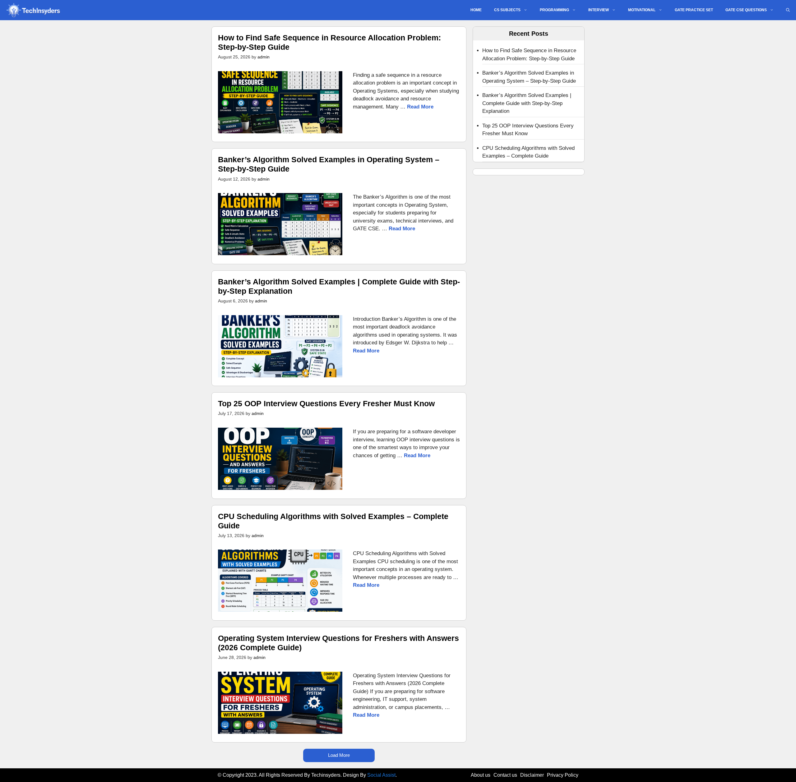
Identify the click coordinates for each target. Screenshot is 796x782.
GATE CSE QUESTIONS (746, 10)
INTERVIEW (598, 10)
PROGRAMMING (554, 10)
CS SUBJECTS (507, 10)
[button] (788, 10)
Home (476, 10)
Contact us (505, 775)
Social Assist (381, 775)
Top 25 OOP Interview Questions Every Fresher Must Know (326, 403)
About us (480, 775)
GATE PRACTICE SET (694, 10)
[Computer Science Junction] (33, 10)
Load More (339, 755)
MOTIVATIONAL (641, 10)
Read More (420, 107)
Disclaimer (532, 775)
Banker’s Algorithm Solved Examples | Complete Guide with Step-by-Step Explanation (526, 103)
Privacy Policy (562, 775)
